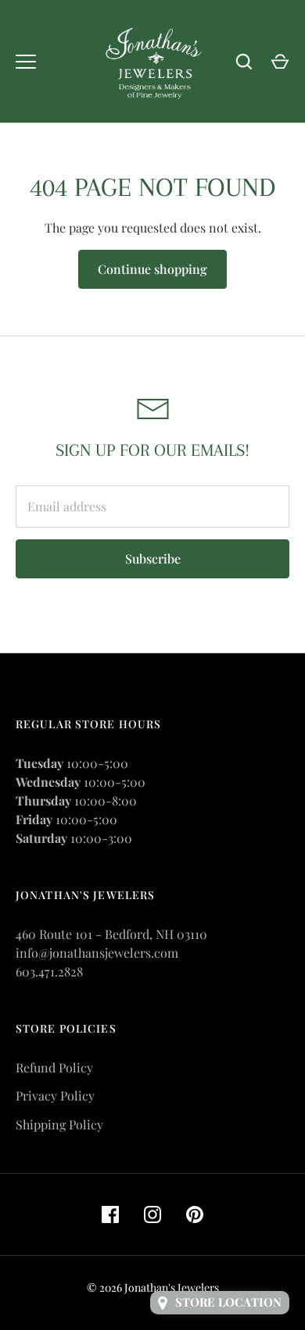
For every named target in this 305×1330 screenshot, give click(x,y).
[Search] (244, 61)
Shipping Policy (59, 1124)
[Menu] (26, 61)
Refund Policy (54, 1067)
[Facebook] (110, 1214)
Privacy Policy (55, 1095)
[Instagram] (152, 1214)
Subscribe (153, 558)
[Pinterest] (195, 1214)
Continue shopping (152, 269)
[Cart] (280, 61)
